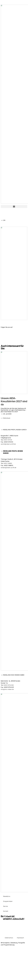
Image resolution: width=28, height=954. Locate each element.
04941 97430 (7, 440)
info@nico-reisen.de (7, 689)
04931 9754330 (8, 685)
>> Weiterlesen (5, 418)
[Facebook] (3, 333)
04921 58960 (7, 463)
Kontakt (5, 911)
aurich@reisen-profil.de (8, 444)
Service (5, 906)
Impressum (20, 938)
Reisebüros (6, 896)
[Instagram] (7, 333)
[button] (14, 206)
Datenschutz (9, 938)
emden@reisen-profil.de (8, 467)
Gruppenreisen (8, 901)
